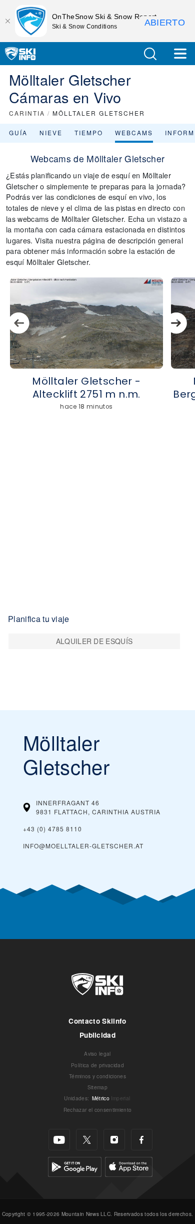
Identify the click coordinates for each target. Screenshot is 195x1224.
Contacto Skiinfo (97, 1021)
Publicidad (98, 1035)
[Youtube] (59, 1139)
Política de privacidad (97, 1065)
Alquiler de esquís (94, 641)
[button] (150, 54)
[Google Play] (75, 1165)
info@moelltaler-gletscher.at (83, 845)
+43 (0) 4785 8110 (52, 828)
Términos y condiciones (97, 1076)
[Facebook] (141, 1139)
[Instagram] (114, 1139)
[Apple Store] (128, 1165)
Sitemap (98, 1087)
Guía (18, 132)
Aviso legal (97, 1053)
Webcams (134, 132)
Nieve (51, 132)
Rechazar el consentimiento (98, 1109)
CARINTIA (27, 113)
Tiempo (88, 132)
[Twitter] (87, 1139)
